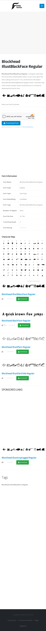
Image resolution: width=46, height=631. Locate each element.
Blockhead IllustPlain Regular (16, 347)
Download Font (12, 123)
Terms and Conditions (27, 127)
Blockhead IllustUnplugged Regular (19, 457)
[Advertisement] (23, 151)
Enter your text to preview (10, 104)
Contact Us (23, 626)
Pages (37, 620)
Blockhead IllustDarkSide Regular (18, 373)
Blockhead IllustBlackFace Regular (18, 294)
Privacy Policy (12, 620)
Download (23, 299)
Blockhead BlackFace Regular (16, 320)
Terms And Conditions (25, 620)
